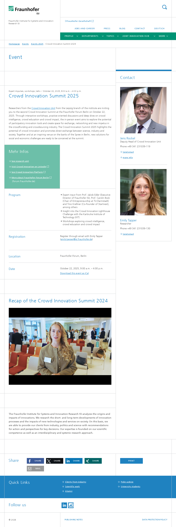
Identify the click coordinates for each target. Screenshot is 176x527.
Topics (110, 36)
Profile (69, 36)
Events (25, 44)
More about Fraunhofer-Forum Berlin (30, 177)
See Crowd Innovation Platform (27, 172)
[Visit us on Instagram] (71, 505)
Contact (140, 28)
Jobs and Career (85, 28)
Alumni (68, 491)
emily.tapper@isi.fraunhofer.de (76, 239)
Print (131, 461)
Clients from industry (75, 482)
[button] (35, 461)
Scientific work (72, 486)
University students (130, 486)
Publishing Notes (74, 520)
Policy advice (127, 482)
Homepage (14, 44)
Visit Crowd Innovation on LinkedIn (29, 166)
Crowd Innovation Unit (43, 108)
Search (164, 7)
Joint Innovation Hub (135, 36)
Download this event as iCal (74, 273)
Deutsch (159, 28)
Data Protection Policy (154, 520)
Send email (128, 152)
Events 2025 (37, 44)
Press (107, 28)
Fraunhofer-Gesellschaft (79, 21)
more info (128, 157)
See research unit (20, 161)
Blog (122, 28)
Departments (90, 36)
